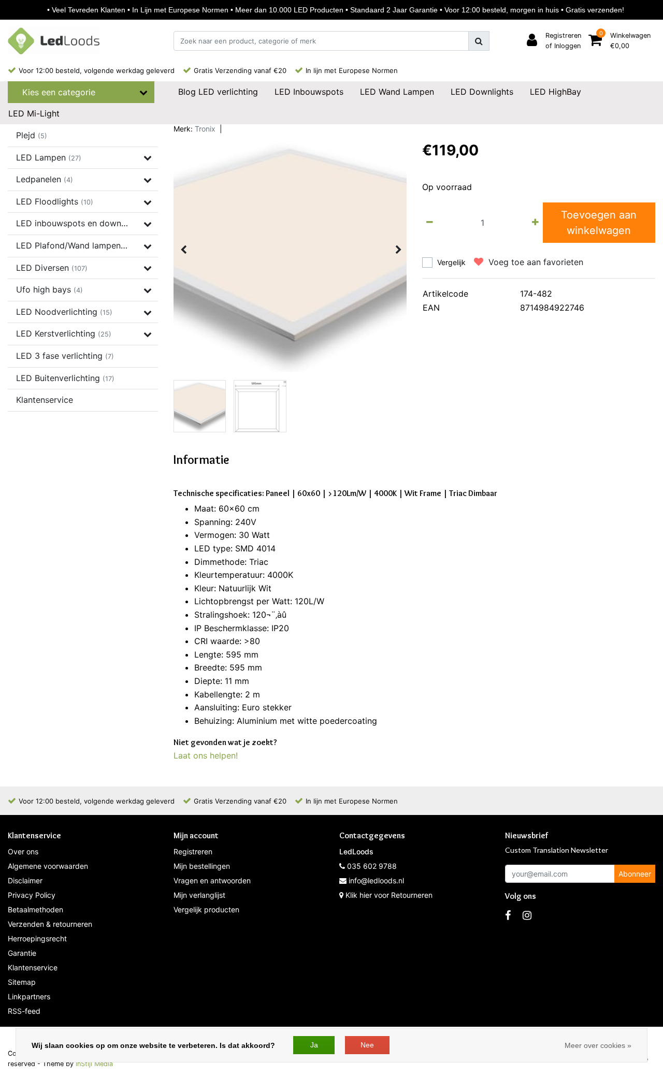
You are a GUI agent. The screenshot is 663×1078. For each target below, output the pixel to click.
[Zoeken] (479, 41)
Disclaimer (25, 880)
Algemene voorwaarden (48, 866)
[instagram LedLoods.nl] (527, 915)
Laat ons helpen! (206, 755)
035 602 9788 (371, 866)
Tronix (205, 128)
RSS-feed (24, 1011)
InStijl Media (94, 1064)
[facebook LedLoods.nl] (508, 915)
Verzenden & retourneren (50, 924)
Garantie (22, 953)
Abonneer (634, 873)
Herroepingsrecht (37, 938)
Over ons (23, 851)
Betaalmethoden (35, 909)
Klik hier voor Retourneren (389, 895)
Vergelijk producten (206, 909)
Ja (314, 1045)
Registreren (193, 851)
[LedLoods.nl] (53, 40)
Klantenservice (32, 967)
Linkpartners (29, 996)
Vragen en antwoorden (212, 880)
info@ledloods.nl (376, 880)
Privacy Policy (31, 895)
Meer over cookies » (598, 1045)
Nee (367, 1045)
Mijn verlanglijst (199, 895)
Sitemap (22, 982)
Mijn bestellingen (202, 866)
